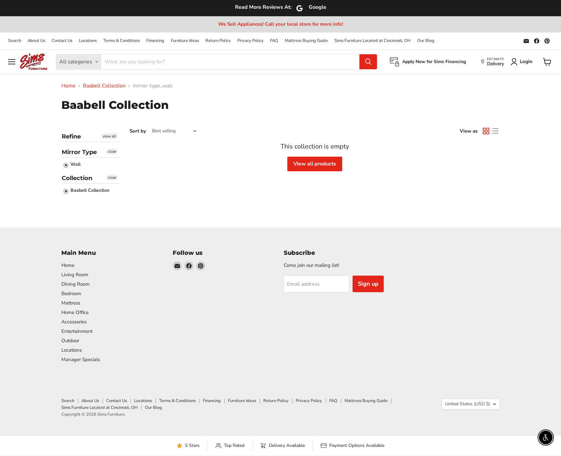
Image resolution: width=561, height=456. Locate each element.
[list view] (495, 131)
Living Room (74, 274)
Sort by (138, 131)
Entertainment (77, 331)
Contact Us (62, 40)
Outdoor (70, 340)
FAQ (274, 40)
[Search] (368, 61)
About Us (36, 40)
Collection (77, 178)
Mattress (70, 303)
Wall (75, 164)
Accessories (74, 322)
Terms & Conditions (121, 40)
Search (14, 40)
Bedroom (71, 293)
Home (68, 86)
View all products (314, 163)
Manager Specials (80, 359)
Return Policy (218, 40)
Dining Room (75, 284)
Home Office (75, 312)
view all (109, 136)
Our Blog (425, 40)
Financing (155, 40)
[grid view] (486, 131)
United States (467, 404)
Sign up (368, 284)
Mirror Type (79, 152)
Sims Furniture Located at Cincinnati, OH (372, 40)
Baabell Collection (104, 86)
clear (112, 151)
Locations (88, 40)
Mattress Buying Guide (306, 40)
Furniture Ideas (185, 40)
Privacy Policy (250, 40)
